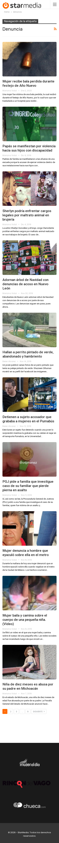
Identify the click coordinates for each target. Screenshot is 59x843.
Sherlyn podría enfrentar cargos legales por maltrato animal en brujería (26, 215)
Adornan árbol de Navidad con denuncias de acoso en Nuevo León (25, 284)
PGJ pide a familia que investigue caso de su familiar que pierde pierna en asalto (27, 486)
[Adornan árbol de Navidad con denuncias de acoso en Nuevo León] (29, 257)
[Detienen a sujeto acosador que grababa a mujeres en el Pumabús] (29, 394)
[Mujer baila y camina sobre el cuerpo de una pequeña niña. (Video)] (29, 593)
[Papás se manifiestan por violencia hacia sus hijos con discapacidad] (29, 124)
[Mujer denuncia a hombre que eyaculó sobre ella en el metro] (29, 528)
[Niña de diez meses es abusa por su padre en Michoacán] (29, 662)
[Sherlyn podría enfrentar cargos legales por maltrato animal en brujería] (29, 188)
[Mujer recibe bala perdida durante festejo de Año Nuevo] (29, 59)
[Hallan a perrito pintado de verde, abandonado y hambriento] (29, 330)
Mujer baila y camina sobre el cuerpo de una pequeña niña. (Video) (24, 619)
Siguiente (38, 711)
